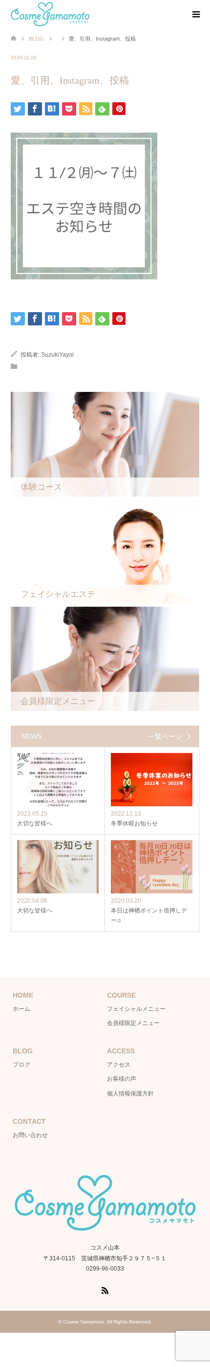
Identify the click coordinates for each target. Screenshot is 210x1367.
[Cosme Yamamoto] (50, 14)
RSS (105, 1289)
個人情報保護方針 (130, 1093)
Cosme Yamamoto (83, 1321)
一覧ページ (165, 736)
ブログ (21, 1064)
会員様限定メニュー (133, 1023)
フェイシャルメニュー (136, 1008)
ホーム (21, 1008)
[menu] (195, 14)
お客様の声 (121, 1078)
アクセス (118, 1064)
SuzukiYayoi (57, 354)
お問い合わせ (30, 1135)
